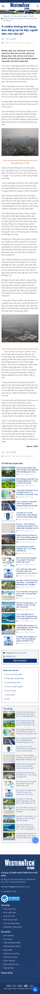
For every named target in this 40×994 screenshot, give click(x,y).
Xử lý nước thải (9, 909)
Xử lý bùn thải (9, 916)
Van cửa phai (8, 936)
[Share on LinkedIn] (15, 39)
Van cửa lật (7, 939)
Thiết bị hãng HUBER (12, 943)
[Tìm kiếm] (37, 6)
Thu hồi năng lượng (11, 923)
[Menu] (3, 6)
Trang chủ (6, 16)
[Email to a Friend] (10, 39)
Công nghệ (7, 950)
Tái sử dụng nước (10, 920)
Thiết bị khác (8, 968)
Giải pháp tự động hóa (12, 927)
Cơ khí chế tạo (9, 961)
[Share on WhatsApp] (3, 39)
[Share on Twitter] (7, 39)
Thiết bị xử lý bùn (10, 957)
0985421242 (10, 656)
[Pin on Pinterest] (12, 39)
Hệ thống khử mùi (10, 964)
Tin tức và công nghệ (19, 16)
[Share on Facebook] (5, 39)
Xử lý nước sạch (9, 913)
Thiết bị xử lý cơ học (11, 954)
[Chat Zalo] (35, 989)
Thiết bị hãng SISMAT (12, 946)
